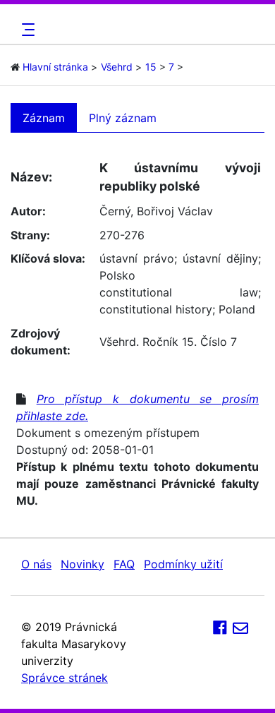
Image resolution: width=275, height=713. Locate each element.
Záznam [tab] (44, 118)
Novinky (82, 564)
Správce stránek (64, 678)
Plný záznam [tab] (123, 118)
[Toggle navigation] (26, 30)
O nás (36, 564)
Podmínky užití (183, 564)
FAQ (124, 564)
